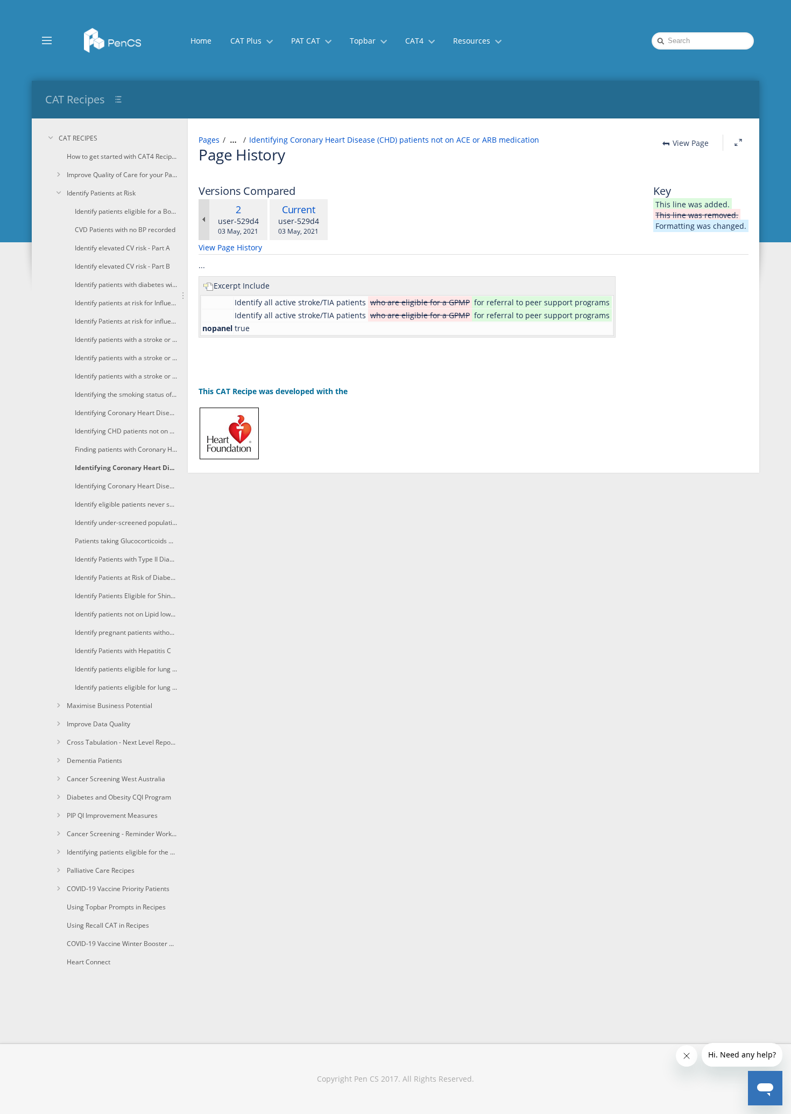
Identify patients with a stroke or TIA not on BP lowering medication (126, 339)
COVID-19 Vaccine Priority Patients (118, 888)
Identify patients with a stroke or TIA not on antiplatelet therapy (126, 357)
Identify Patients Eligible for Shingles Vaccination (126, 595)
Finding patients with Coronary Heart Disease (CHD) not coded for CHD (126, 449)
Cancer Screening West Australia (116, 778)
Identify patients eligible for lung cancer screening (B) (126, 687)
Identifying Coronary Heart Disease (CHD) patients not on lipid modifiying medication (126, 412)
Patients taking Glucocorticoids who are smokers (126, 540)
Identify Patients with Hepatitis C (123, 650)
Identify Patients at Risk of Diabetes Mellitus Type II (126, 577)
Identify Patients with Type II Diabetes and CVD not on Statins (126, 559)
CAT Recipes (75, 99)
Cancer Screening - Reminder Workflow (122, 833)
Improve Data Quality (98, 723)
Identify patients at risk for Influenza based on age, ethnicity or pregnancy (126, 302)
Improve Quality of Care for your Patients (122, 174)
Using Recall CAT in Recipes (108, 925)
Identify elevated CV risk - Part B (122, 266)
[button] (46, 39)
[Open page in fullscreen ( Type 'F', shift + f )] (738, 143)
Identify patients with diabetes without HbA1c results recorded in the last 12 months (126, 284)
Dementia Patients (94, 760)
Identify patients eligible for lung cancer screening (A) (126, 669)
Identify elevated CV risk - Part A (122, 248)
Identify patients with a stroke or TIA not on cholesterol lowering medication (126, 376)
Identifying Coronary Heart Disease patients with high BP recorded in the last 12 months (126, 486)
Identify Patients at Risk (101, 193)
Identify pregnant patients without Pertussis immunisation (126, 632)
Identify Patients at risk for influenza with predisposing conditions (126, 321)
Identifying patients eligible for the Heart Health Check (122, 852)
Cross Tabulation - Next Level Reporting (122, 742)
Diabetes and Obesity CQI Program (119, 797)
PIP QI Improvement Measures (112, 815)
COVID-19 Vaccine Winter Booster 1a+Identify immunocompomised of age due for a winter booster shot (122, 943)
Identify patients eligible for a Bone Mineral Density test (126, 211)
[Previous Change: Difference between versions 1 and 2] (204, 219)
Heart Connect (88, 961)
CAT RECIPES (78, 138)
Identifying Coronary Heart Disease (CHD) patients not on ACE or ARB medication (126, 467)
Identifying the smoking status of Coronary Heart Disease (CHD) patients (126, 394)
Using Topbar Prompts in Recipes (116, 907)
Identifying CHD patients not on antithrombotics (126, 431)
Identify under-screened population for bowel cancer (126, 522)
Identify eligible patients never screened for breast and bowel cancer (126, 504)
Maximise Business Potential (109, 705)
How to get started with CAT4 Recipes (122, 156)
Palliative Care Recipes (101, 870)
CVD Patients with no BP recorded (125, 229)
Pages (209, 140)
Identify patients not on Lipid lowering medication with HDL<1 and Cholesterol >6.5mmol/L (126, 614)
